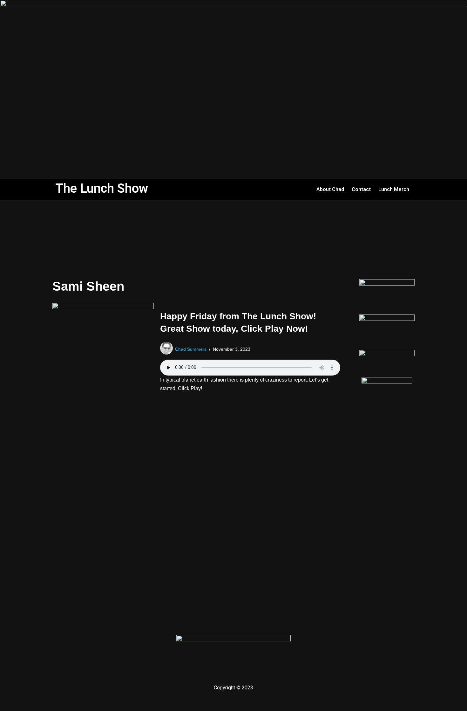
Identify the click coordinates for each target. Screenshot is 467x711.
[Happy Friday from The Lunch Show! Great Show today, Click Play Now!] (103, 351)
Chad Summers (190, 349)
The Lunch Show (102, 188)
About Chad (330, 189)
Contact (361, 189)
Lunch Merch (393, 189)
